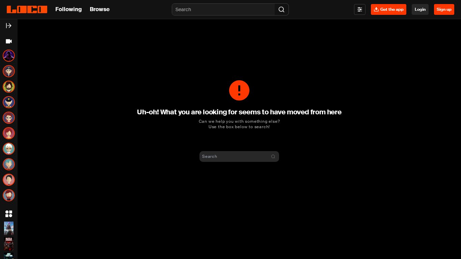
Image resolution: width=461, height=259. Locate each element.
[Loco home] (27, 9)
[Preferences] (359, 9)
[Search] (281, 9)
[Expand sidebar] (8, 25)
